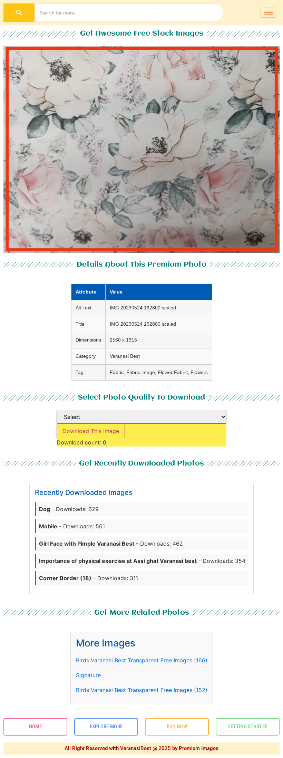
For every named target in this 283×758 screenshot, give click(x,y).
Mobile (48, 526)
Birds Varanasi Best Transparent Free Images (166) (141, 660)
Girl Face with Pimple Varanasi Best (86, 543)
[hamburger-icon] (268, 13)
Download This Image (90, 431)
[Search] (19, 12)
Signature (88, 675)
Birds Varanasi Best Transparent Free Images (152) (141, 690)
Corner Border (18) (65, 578)
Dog (44, 509)
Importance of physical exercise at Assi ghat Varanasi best (118, 560)
